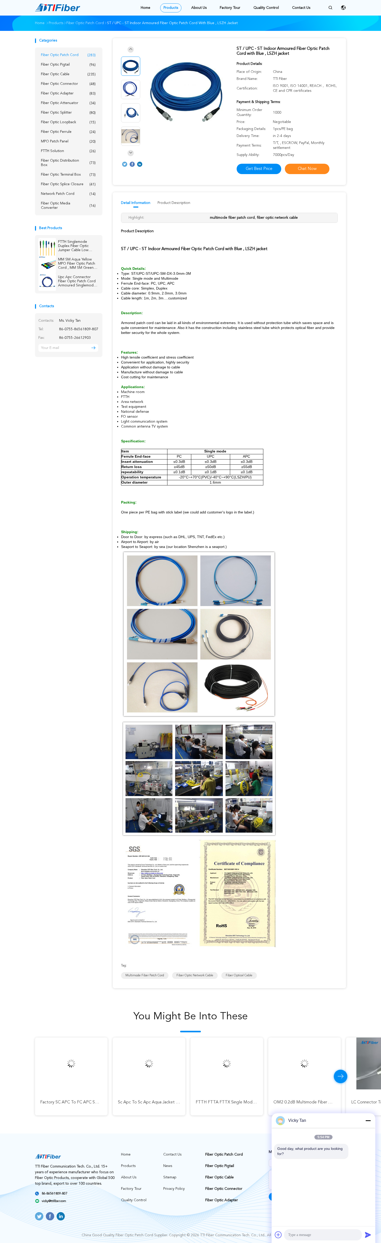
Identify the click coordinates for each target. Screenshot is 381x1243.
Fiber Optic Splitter (68, 113)
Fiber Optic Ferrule (68, 132)
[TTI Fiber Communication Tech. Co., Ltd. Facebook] (132, 164)
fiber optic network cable (195, 975)
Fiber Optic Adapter (68, 93)
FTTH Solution (68, 151)
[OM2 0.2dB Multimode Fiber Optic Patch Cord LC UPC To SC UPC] (304, 1063)
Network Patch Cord (68, 194)
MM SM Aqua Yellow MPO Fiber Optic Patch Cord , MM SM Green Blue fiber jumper (76, 264)
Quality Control (266, 8)
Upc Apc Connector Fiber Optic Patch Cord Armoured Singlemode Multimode (77, 281)
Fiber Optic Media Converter (68, 206)
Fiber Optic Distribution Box (68, 163)
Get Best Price (259, 169)
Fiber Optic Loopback (68, 122)
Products (171, 8)
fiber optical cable (239, 975)
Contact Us (301, 8)
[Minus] (368, 1120)
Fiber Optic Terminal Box (68, 175)
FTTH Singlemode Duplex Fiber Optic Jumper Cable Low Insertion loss (73, 246)
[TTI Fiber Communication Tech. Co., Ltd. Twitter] (124, 164)
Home (145, 8)
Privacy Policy (174, 1189)
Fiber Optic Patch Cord (68, 55)
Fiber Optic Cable (68, 74)
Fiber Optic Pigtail (68, 65)
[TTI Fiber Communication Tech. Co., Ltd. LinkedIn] (139, 164)
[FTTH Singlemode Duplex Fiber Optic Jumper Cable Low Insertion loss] (47, 247)
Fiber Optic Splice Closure (68, 184)
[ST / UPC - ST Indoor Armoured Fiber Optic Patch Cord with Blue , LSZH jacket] (186, 90)
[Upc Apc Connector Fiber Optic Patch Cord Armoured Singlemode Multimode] (47, 282)
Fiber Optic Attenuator (68, 103)
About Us (199, 8)
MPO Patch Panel (68, 141)
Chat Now (307, 169)
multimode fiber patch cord (144, 975)
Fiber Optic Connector (68, 84)
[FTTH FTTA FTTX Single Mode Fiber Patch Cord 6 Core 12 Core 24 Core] (226, 1063)
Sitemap (169, 1177)
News (167, 1166)
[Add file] (278, 1234)
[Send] (368, 1234)
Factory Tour (230, 8)
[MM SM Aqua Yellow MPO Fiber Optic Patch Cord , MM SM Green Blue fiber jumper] (47, 264)
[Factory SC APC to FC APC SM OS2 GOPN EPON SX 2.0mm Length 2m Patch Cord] (71, 1063)
